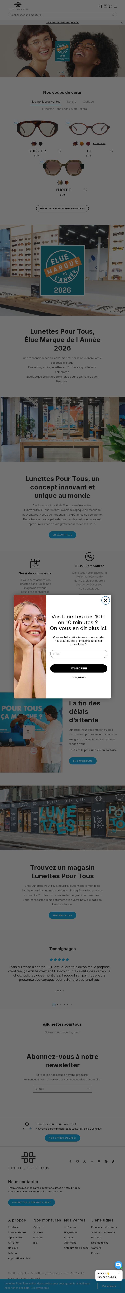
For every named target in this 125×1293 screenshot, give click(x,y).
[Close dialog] (106, 600)
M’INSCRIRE (79, 668)
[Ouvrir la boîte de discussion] (118, 1265)
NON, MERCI (79, 677)
